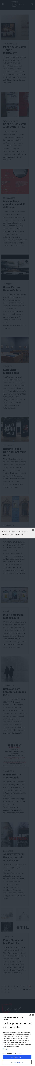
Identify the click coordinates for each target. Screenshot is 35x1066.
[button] (17, 1053)
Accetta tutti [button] (17, 1057)
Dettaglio (5, 1049)
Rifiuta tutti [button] (17, 1062)
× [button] (33, 1015)
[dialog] (17, 1039)
